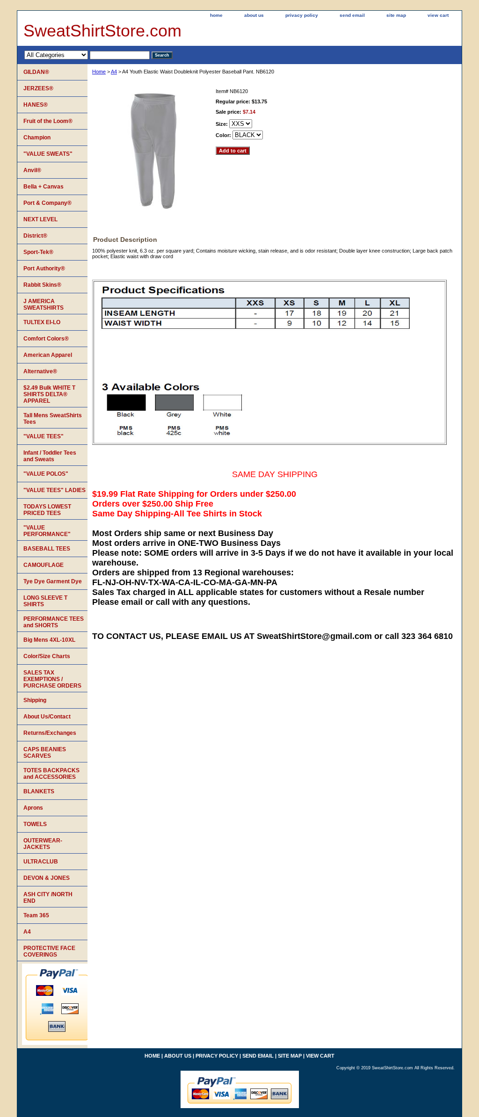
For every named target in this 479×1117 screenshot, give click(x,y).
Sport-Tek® (38, 252)
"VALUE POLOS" (45, 474)
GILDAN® (36, 72)
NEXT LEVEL (40, 219)
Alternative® (40, 371)
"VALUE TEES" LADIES (54, 490)
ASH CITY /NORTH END (48, 897)
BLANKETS (38, 791)
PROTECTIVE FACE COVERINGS (49, 951)
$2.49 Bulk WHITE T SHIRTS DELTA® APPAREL (49, 394)
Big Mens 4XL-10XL (49, 640)
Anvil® (32, 170)
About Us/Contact (47, 716)
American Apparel (47, 355)
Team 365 (36, 915)
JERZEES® (38, 88)
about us (254, 15)
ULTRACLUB (40, 861)
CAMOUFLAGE (43, 565)
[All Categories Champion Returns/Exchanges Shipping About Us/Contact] (87, 54)
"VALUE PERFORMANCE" (47, 530)
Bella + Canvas (43, 186)
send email (352, 15)
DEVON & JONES (46, 878)
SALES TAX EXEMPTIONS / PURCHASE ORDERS (52, 679)
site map (396, 15)
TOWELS (35, 824)
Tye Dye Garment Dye (52, 581)
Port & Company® (47, 203)
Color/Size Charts (46, 656)
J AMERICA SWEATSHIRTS (43, 304)
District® (35, 235)
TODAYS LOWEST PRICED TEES (47, 509)
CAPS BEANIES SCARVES (44, 752)
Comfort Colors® (46, 338)
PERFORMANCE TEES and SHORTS (53, 622)
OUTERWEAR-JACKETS (42, 843)
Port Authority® (44, 268)
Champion (37, 137)
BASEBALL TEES (46, 548)
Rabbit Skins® (42, 285)
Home (99, 71)
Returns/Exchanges (49, 733)
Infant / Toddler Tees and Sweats (49, 456)
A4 (114, 71)
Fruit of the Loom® (48, 121)
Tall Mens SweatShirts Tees (52, 418)
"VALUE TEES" (43, 436)
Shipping (34, 700)
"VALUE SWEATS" (48, 154)
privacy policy (301, 15)
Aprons (33, 808)
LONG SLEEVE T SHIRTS (45, 601)
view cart (438, 15)
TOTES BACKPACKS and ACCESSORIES (51, 773)
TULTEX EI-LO (41, 322)
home (216, 15)
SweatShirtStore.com (102, 30)
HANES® (35, 105)
